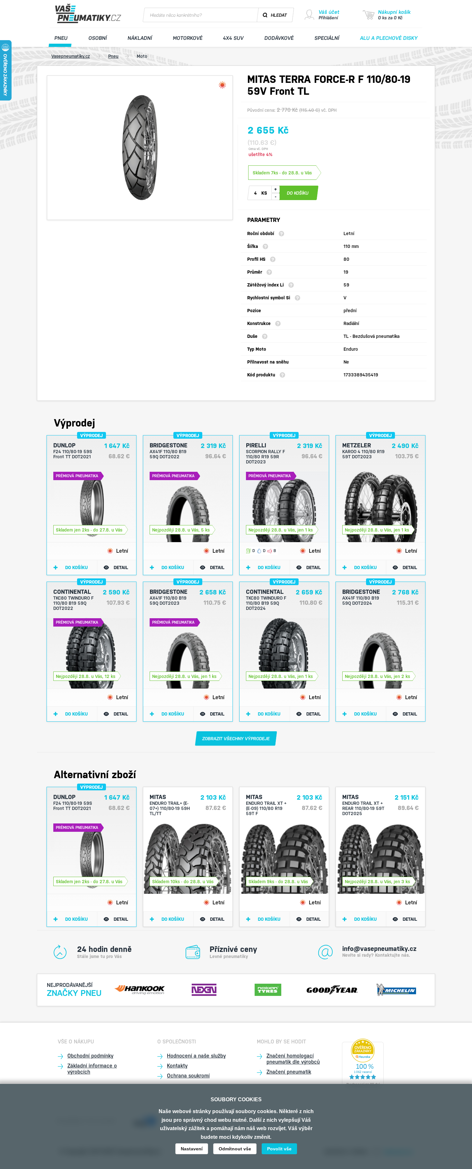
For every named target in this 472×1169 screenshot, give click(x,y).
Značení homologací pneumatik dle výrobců (293, 1059)
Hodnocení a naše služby (196, 1056)
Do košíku (76, 567)
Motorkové (187, 38)
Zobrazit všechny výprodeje (236, 738)
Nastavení (192, 1148)
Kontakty (177, 1066)
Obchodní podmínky (90, 1056)
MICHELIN (396, 989)
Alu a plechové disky (389, 38)
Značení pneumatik (289, 1072)
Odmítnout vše (235, 1148)
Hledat (279, 15)
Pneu (61, 38)
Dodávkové (279, 38)
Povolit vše (279, 1148)
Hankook (140, 989)
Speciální (327, 38)
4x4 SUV (233, 38)
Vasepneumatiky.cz (70, 56)
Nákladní (139, 38)
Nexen (204, 989)
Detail (121, 567)
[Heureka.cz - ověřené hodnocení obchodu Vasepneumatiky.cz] (363, 1064)
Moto (142, 56)
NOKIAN (268, 989)
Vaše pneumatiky (89, 13)
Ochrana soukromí (188, 1076)
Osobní (97, 38)
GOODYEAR (332, 989)
